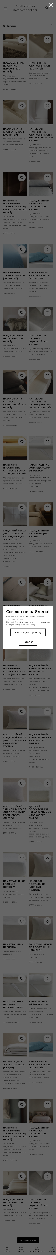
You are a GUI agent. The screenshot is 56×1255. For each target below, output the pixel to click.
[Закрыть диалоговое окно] (51, 5)
